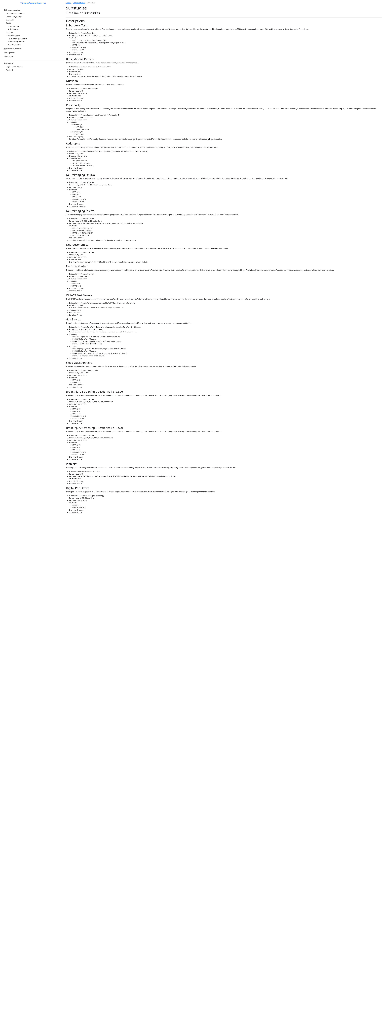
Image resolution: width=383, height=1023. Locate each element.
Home (68, 3)
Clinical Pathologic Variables (17, 39)
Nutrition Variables (14, 44)
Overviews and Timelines (15, 13)
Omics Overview (13, 26)
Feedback (9, 70)
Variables (9, 32)
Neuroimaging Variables (16, 42)
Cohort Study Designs (14, 17)
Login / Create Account (14, 67)
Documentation (79, 3)
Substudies (10, 20)
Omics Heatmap (13, 29)
